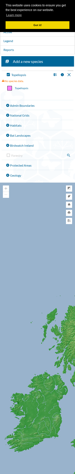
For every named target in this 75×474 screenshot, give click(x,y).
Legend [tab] (8, 41)
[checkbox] (28, 75)
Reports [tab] (8, 50)
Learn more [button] (14, 15)
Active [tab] (7, 32)
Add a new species (28, 61)
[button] (54, 75)
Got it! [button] (37, 25)
